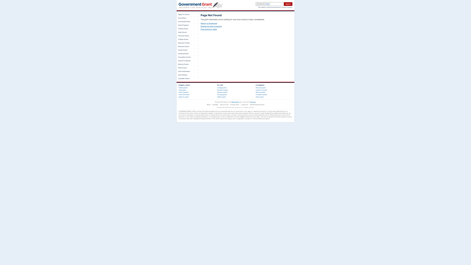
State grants (182, 90)
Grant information (184, 94)
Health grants (221, 97)
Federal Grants (183, 29)
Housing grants (222, 94)
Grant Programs (183, 25)
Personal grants (261, 88)
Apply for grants (184, 97)
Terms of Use (224, 105)
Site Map (215, 105)
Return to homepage (209, 23)
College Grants (183, 39)
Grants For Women (184, 61)
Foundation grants (261, 94)
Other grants (260, 97)
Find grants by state (209, 29)
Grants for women (261, 90)
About (209, 105)
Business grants (222, 92)
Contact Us (244, 105)
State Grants (182, 32)
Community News (184, 21)
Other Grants (182, 68)
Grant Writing (182, 75)
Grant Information (184, 71)
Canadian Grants (184, 78)
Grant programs (184, 92)
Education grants (222, 90)
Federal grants (183, 88)
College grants (222, 88)
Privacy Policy (234, 105)
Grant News (182, 18)
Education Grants (184, 43)
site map (253, 102)
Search (288, 4)
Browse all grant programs (211, 26)
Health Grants (183, 50)
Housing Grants (183, 53)
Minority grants (260, 92)
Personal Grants (183, 36)
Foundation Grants (184, 57)
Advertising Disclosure (257, 105)
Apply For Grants (184, 14)
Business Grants (183, 46)
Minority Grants (183, 64)
